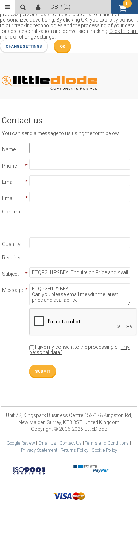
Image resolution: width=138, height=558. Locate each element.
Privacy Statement (39, 450)
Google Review (21, 443)
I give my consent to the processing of (79, 349)
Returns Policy (74, 450)
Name (9, 149)
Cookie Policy (104, 450)
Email (8, 182)
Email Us (47, 443)
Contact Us (70, 443)
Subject (10, 274)
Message (12, 290)
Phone (9, 166)
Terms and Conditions (107, 443)
